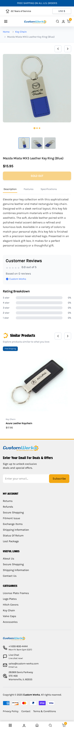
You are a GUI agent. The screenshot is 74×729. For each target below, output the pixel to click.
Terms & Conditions (44, 711)
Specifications (49, 189)
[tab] (34, 128)
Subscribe (59, 478)
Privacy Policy (10, 711)
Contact (25, 711)
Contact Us (10, 575)
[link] (63, 21)
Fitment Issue (11, 518)
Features (28, 189)
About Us (8, 558)
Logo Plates (10, 598)
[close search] (57, 21)
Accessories (10, 622)
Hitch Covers (10, 604)
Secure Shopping (13, 512)
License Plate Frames (16, 593)
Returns (8, 501)
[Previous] (58, 48)
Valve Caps (9, 616)
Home (6, 31)
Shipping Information (16, 529)
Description (10, 189)
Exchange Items (13, 524)
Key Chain (21, 31)
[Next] (67, 48)
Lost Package (11, 541)
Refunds (8, 506)
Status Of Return (13, 535)
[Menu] (9, 21)
